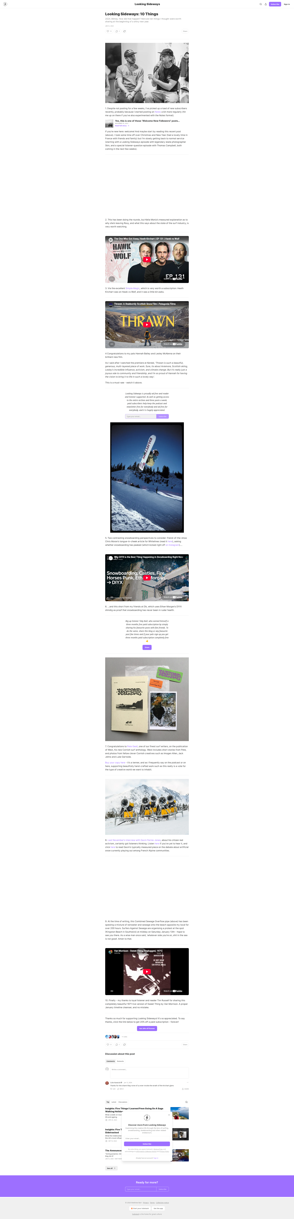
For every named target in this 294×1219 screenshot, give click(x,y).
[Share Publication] (265, 4)
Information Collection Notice (146, 1151)
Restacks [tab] (120, 1061)
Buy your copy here (115, 762)
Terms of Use (158, 1149)
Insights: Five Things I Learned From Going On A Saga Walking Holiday (134, 1110)
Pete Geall (132, 746)
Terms (152, 1203)
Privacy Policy (164, 1151)
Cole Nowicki (115, 1082)
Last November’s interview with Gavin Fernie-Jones (134, 840)
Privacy (146, 1203)
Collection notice (162, 1203)
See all (110, 1168)
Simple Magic (133, 288)
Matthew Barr (120, 1159)
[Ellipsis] (187, 1082)
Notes (158, 112)
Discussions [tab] (123, 1102)
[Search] (260, 4)
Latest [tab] (114, 1102)
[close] (169, 1115)
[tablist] (115, 1061)
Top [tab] (108, 1102)
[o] (179, 1155)
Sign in (287, 4)
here (170, 541)
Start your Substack (141, 1208)
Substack (135, 1214)
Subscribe (275, 4)
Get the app (158, 1208)
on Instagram (172, 545)
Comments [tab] (111, 1061)
